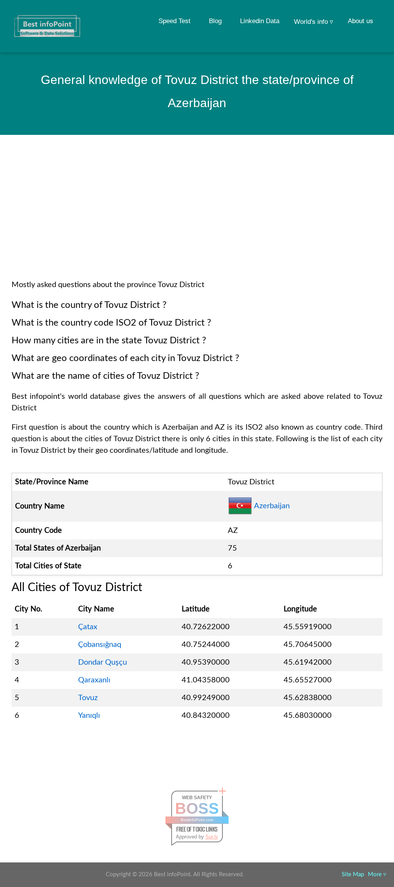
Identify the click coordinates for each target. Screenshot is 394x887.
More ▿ (377, 874)
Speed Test (174, 21)
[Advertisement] (197, 217)
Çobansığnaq (99, 644)
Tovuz (88, 698)
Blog (215, 21)
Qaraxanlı (94, 680)
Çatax (87, 627)
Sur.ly (211, 837)
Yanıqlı (89, 715)
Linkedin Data (259, 21)
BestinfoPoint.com (197, 820)
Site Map (353, 874)
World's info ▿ (313, 21)
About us (360, 21)
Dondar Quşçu (102, 662)
